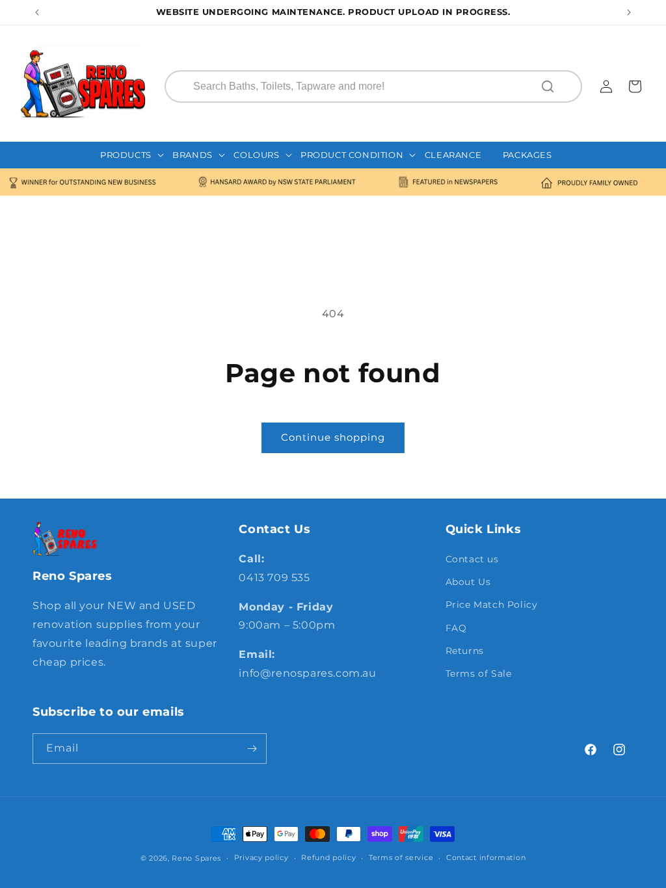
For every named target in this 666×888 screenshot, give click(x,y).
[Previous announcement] (37, 12)
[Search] (549, 86)
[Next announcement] (629, 12)
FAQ (456, 628)
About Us (468, 582)
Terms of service (401, 857)
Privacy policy (261, 857)
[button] (132, 155)
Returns (465, 651)
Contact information (486, 857)
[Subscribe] (251, 748)
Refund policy (328, 857)
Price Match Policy (492, 604)
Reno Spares (196, 858)
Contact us (472, 559)
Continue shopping (333, 437)
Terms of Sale (479, 673)
